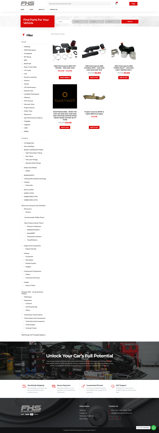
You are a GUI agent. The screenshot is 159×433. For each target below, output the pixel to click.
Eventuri (27, 80)
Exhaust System (31, 263)
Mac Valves (29, 156)
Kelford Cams (28, 91)
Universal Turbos (31, 328)
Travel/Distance (32, 240)
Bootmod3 (27, 63)
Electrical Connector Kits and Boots (33, 205)
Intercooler (29, 185)
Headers (28, 267)
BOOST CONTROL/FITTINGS (33, 150)
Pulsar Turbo (28, 111)
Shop (31, 9)
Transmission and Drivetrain (33, 315)
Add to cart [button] (94, 77)
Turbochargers (30, 325)
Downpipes (29, 260)
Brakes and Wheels (30, 168)
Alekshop (27, 47)
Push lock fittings (32, 160)
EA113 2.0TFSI (28, 190)
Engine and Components (32, 246)
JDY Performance (30, 87)
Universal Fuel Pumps (33, 278)
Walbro (26, 131)
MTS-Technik (28, 101)
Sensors (28, 212)
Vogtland (27, 125)
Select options (65, 77)
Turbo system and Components (34, 318)
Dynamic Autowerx (30, 77)
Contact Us (54, 9)
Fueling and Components (32, 271)
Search (130, 21)
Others (28, 274)
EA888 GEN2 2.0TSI (31, 196)
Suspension (28, 300)
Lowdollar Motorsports (31, 94)
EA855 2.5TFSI (29, 193)
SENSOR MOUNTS (33, 230)
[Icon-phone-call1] (119, 418)
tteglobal (27, 121)
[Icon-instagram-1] (115, 418)
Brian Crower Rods (30, 67)
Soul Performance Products (33, 118)
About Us (41, 9)
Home (22, 9)
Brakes (28, 171)
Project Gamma (29, 108)
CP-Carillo (27, 70)
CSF (25, 74)
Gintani (26, 84)
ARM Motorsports (30, 50)
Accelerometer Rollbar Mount (34, 217)
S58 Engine (28, 297)
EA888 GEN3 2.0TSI (31, 200)
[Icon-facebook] (111, 418)
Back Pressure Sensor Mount (33, 223)
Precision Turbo (29, 104)
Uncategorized (29, 143)
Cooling (26, 182)
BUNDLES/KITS (29, 175)
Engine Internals (31, 249)
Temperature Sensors (34, 236)
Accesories (29, 256)
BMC (25, 60)
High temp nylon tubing (34, 153)
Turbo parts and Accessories (35, 321)
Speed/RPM (31, 233)
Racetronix (27, 114)
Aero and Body (29, 146)
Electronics (28, 209)
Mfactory (27, 97)
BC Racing (27, 57)
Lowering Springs (31, 307)
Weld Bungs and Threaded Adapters (33, 335)
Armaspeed (28, 53)
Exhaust (26, 253)
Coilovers (29, 303)
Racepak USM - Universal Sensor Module (32, 293)
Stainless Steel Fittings (33, 163)
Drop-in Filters (30, 285)
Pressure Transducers (34, 226)
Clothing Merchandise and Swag (35, 179)
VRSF (26, 128)
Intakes (26, 282)
